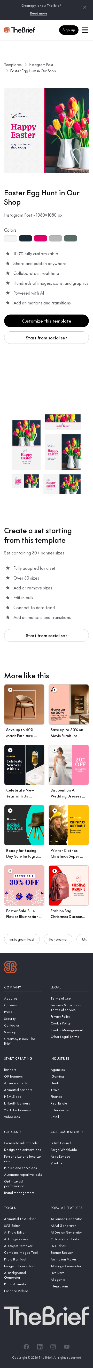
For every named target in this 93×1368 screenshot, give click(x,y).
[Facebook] (26, 1347)
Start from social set (46, 337)
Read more (38, 13)
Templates (13, 64)
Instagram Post (41, 64)
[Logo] (10, 967)
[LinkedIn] (40, 1347)
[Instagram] (53, 1347)
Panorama (58, 939)
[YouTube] (67, 1347)
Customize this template (46, 321)
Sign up (69, 29)
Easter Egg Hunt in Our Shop (33, 70)
